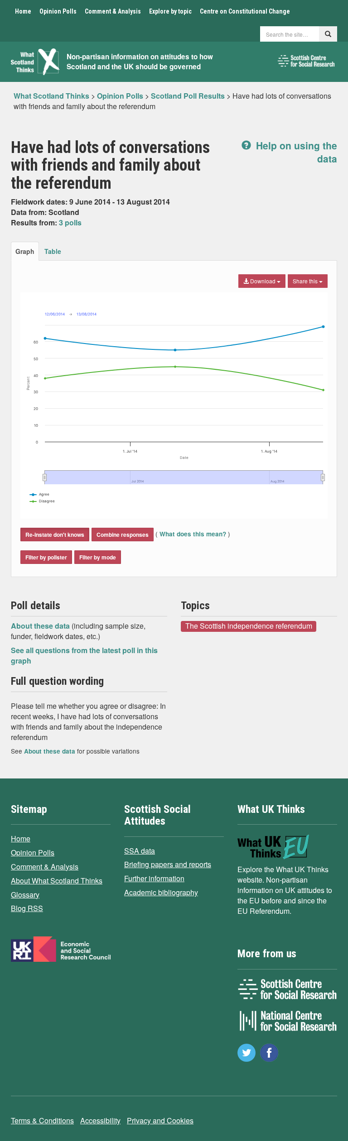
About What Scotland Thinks (56, 880)
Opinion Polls (58, 11)
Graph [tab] (24, 251)
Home (23, 11)
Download (263, 281)
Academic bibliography (161, 892)
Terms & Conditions (42, 1120)
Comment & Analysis (113, 11)
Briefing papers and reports (167, 864)
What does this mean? (193, 534)
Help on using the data (295, 151)
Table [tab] (52, 251)
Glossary (25, 894)
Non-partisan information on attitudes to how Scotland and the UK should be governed (140, 62)
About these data (41, 626)
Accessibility (100, 1120)
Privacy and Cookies (160, 1120)
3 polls (70, 222)
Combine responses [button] (123, 534)
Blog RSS (27, 908)
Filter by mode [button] (97, 557)
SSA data (139, 850)
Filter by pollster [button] (46, 557)
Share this (306, 281)
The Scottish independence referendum (248, 626)
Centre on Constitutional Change (245, 11)
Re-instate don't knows (54, 534)
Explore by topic (170, 11)
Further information (154, 878)
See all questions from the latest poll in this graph (84, 655)
